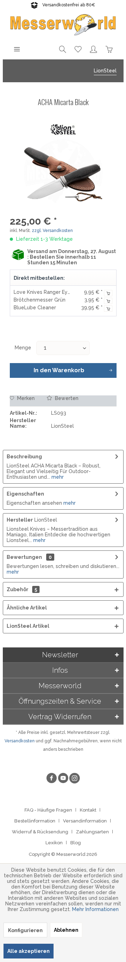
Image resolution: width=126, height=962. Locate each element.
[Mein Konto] (93, 49)
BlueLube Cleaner (35, 307)
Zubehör (22, 589)
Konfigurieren (25, 930)
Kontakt (88, 810)
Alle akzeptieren (28, 951)
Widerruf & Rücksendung (40, 831)
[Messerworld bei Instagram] (74, 779)
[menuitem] (17, 49)
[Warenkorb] (109, 49)
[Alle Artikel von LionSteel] (63, 129)
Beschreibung (24, 456)
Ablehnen (66, 930)
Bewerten (66, 398)
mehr (57, 477)
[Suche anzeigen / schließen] (63, 49)
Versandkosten (20, 740)
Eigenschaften (25, 494)
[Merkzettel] (78, 49)
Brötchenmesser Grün (39, 300)
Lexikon (54, 842)
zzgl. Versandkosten (52, 230)
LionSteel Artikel (28, 626)
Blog (75, 842)
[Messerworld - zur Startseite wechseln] (63, 24)
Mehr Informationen (95, 909)
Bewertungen (24, 557)
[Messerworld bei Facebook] (51, 779)
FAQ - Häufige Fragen (48, 810)
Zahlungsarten (92, 831)
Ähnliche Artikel (27, 608)
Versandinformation (85, 821)
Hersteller (20, 520)
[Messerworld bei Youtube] (63, 779)
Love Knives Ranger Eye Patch (50, 292)
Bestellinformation (34, 821)
